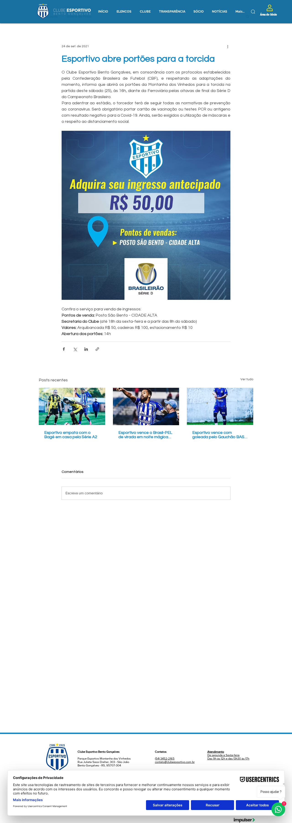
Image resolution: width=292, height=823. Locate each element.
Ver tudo (246, 379)
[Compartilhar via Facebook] (64, 349)
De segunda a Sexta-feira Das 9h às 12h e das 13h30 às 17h (228, 755)
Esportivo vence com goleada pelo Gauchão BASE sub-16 (219, 434)
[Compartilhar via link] (97, 349)
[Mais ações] (227, 46)
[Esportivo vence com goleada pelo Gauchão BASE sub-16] (220, 406)
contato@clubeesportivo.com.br (175, 762)
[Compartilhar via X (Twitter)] (75, 349)
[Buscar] (253, 11)
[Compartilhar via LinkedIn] (86, 349)
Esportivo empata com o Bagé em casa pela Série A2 (70, 434)
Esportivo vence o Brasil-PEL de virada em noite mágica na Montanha (145, 434)
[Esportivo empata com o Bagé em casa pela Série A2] (72, 406)
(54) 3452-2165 (165, 758)
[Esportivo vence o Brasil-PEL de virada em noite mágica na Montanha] (146, 406)
